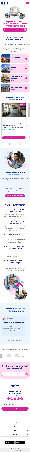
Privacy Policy (19, 451)
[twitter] (15, 398)
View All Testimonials (15, 340)
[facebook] (8, 398)
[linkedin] (18, 398)
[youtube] (21, 398)
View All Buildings (15, 144)
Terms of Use (10, 451)
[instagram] (11, 398)
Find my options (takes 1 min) (15, 195)
